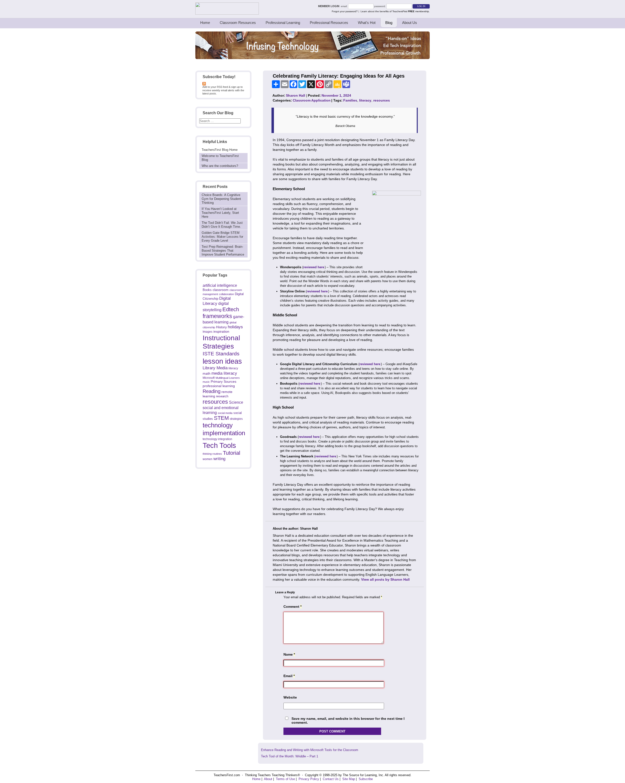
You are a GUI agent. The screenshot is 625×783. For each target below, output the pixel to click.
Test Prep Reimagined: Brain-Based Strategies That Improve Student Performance (223, 250)
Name (289, 654)
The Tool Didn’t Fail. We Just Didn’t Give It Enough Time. (222, 224)
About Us (409, 23)
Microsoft (209, 378)
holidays (235, 326)
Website (290, 697)
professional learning (219, 386)
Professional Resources (329, 23)
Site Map (348, 779)
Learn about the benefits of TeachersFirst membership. (395, 11)
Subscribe (366, 779)
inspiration (221, 331)
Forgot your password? (345, 11)
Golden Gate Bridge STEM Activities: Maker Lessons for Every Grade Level (222, 236)
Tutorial (231, 453)
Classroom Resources (238, 23)
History (221, 327)
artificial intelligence (220, 285)
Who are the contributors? (220, 166)
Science (236, 402)
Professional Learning (283, 23)
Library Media (215, 368)
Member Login (329, 6)
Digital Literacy (217, 301)
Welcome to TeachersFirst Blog (220, 158)
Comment (292, 606)
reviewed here (313, 267)
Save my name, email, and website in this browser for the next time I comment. (348, 721)
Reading (211, 391)
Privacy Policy (309, 779)
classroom (221, 290)
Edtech (230, 309)
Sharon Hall (295, 95)
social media (225, 413)
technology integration (217, 439)
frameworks (217, 316)
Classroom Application (312, 100)
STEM (221, 418)
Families (350, 100)
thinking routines (212, 453)
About (268, 779)
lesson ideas (222, 361)
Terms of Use (285, 779)
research (222, 396)
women (207, 459)
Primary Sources (223, 381)
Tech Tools (219, 445)
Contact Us (331, 779)
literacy (233, 368)
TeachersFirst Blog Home (220, 150)
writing (219, 458)
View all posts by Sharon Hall (385, 579)
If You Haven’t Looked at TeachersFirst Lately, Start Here (220, 212)
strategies (236, 419)
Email (289, 676)
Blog (388, 23)
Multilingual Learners (228, 377)
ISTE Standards (221, 354)
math (206, 373)
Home (205, 23)
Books (207, 290)
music (206, 381)
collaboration (226, 294)
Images (207, 331)
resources (215, 402)
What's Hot (366, 23)
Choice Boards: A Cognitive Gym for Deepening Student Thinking (221, 199)
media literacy (224, 373)
